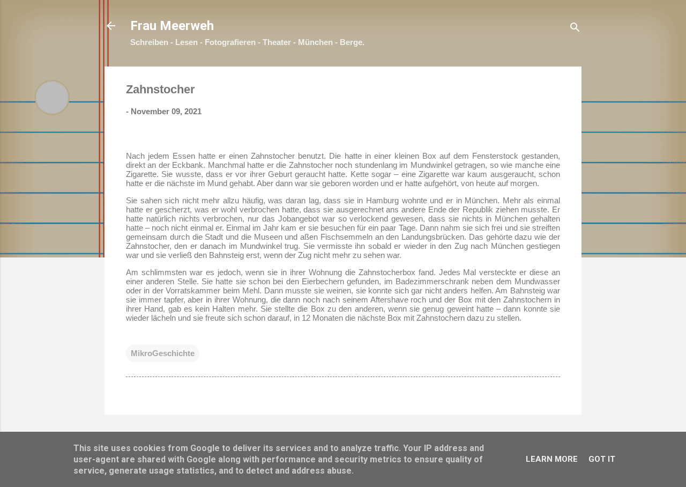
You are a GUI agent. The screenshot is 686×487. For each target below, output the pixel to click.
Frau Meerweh (172, 25)
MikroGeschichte (163, 353)
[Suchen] (575, 29)
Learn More (552, 459)
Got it (601, 459)
